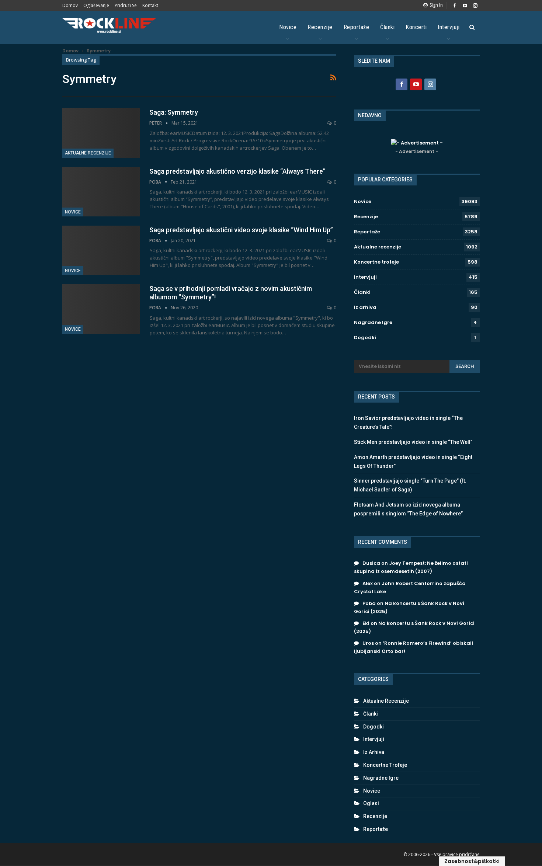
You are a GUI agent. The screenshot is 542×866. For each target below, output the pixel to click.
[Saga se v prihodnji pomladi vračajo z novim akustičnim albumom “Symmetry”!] (101, 309)
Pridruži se (126, 5)
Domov (70, 5)
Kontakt (150, 5)
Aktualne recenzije (88, 153)
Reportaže (356, 27)
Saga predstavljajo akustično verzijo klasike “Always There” (237, 171)
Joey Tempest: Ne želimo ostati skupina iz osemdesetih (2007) (411, 567)
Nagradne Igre (373, 322)
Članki (387, 27)
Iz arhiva (365, 307)
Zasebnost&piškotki (472, 861)
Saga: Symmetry (173, 112)
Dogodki (365, 337)
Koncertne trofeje (376, 261)
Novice (287, 27)
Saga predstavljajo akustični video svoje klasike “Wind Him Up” (241, 230)
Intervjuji (448, 27)
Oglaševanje (96, 5)
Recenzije (320, 27)
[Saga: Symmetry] (101, 132)
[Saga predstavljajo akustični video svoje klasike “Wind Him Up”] (101, 250)
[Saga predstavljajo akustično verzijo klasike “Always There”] (101, 191)
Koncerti (416, 27)
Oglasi (371, 803)
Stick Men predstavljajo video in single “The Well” (413, 442)
